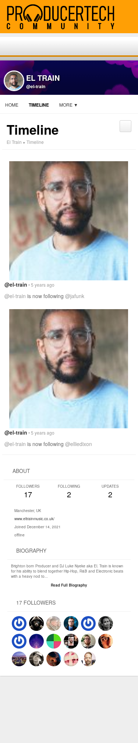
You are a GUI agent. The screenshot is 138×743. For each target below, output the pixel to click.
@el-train (35, 86)
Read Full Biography (69, 585)
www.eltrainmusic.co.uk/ (34, 518)
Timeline (39, 104)
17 (28, 492)
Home (11, 104)
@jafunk (74, 296)
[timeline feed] (125, 123)
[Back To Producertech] (129, 17)
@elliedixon (78, 443)
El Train (14, 142)
